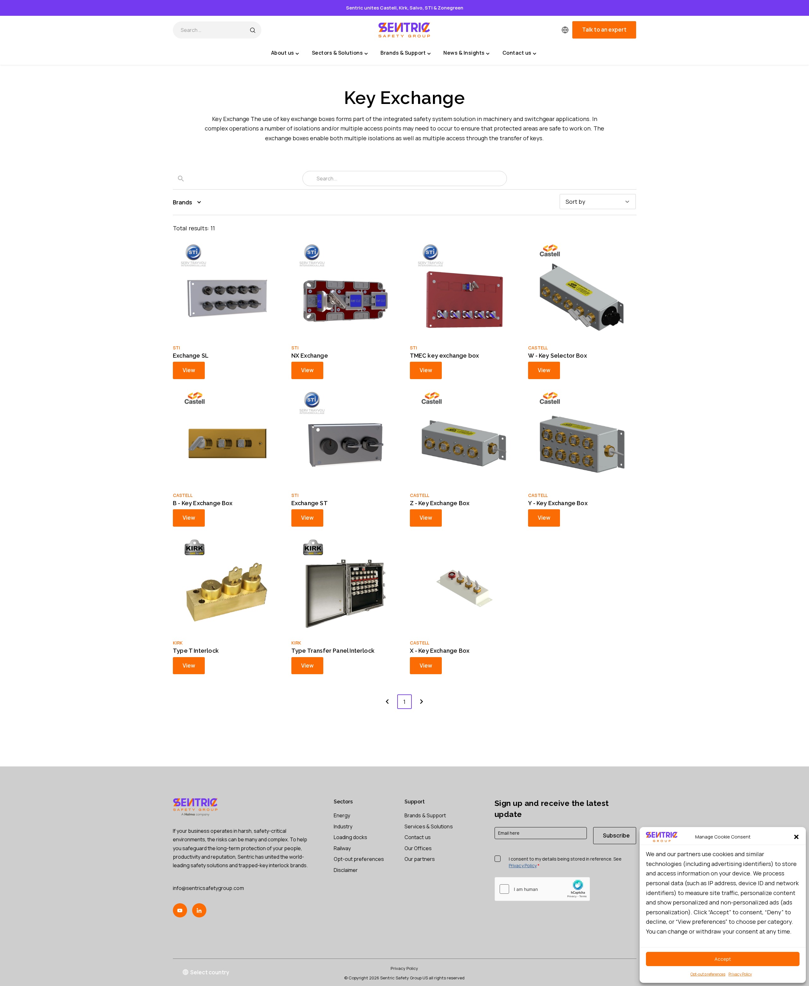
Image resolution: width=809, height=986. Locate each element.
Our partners (419, 859)
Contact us (417, 837)
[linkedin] (199, 910)
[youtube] (180, 910)
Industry (343, 826)
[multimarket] (565, 30)
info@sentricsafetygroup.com (208, 888)
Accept (723, 959)
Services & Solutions (428, 826)
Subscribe (616, 835)
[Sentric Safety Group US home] (404, 30)
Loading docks (351, 837)
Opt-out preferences (707, 974)
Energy (342, 815)
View (189, 370)
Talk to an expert (604, 29)
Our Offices (418, 848)
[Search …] (252, 30)
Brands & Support (425, 815)
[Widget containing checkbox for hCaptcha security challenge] (542, 889)
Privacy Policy (740, 974)
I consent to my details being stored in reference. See (565, 862)
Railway (342, 848)
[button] (796, 837)
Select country (209, 972)
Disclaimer (346, 870)
